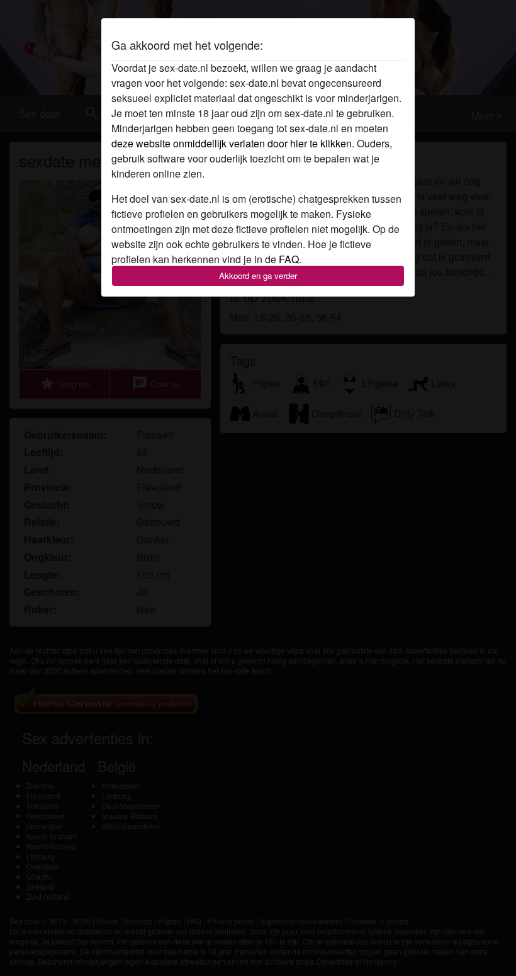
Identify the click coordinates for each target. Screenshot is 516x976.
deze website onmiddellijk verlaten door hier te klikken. (232, 143)
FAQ (289, 259)
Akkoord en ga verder (258, 275)
